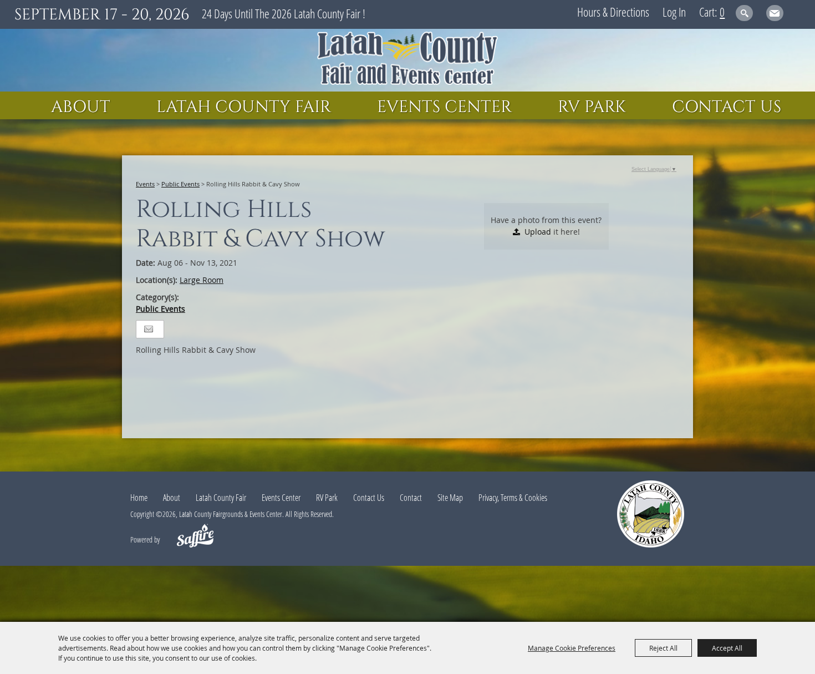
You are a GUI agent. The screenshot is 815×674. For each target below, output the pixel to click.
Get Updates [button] (774, 13)
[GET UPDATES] (774, 14)
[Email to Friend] (148, 329)
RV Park (592, 107)
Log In (674, 11)
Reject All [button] (663, 647)
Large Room (201, 280)
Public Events (180, 184)
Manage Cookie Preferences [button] (571, 647)
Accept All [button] (727, 647)
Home (138, 497)
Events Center (444, 107)
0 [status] (722, 11)
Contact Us (726, 107)
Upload (537, 231)
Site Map (450, 497)
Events (145, 184)
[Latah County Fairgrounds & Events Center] (407, 60)
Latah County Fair (243, 107)
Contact (411, 497)
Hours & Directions (613, 11)
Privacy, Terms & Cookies (512, 497)
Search (744, 13)
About (80, 107)
